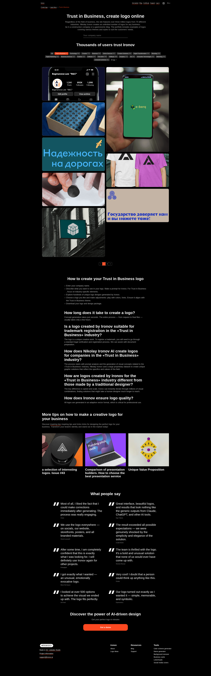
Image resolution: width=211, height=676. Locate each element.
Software (90, 56)
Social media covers (161, 663)
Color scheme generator (162, 648)
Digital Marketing (51, 56)
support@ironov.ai (46, 657)
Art (131, 56)
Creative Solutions (123, 53)
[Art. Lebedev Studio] (50, 645)
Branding (154, 53)
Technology (73, 53)
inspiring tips (55, 424)
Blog (132, 648)
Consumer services (100, 60)
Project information (46, 653)
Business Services (66, 56)
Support (134, 651)
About (112, 648)
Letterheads (158, 660)
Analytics (122, 56)
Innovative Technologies (144, 56)
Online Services (107, 53)
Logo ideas (114, 651)
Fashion (79, 56)
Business (95, 53)
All (52, 53)
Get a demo (105, 627)
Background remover (161, 654)
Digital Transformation (140, 53)
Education (101, 56)
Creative (84, 53)
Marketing (159, 56)
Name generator (160, 651)
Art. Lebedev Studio (53, 650)
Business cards (159, 657)
